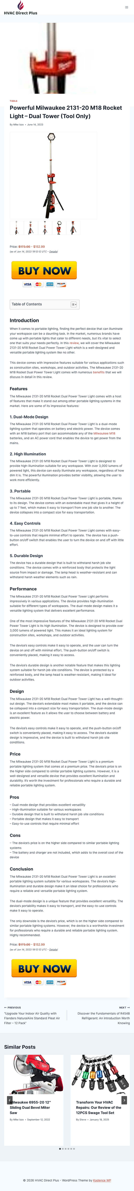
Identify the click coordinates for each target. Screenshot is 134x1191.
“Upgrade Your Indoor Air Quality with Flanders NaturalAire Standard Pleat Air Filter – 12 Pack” (32, 1015)
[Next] (124, 1100)
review (74, 343)
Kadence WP (102, 1180)
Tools (13, 101)
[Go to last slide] (10, 1100)
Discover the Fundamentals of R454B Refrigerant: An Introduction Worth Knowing (104, 1015)
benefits (99, 372)
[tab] (60, 1149)
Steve (83, 1119)
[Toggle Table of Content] (72, 304)
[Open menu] (126, 7)
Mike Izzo (18, 124)
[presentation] (34, 1074)
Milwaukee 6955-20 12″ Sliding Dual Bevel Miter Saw (30, 1107)
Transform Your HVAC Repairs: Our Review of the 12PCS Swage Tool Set (98, 1107)
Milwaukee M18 (104, 433)
